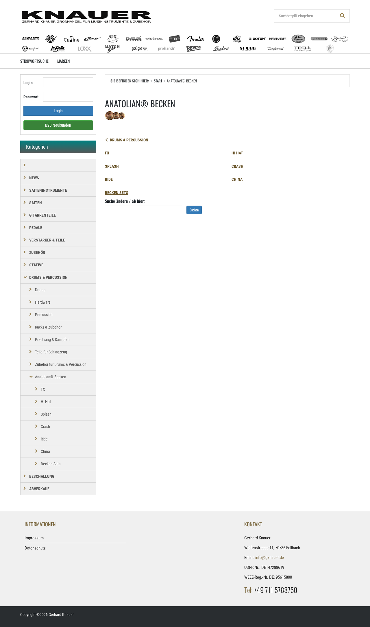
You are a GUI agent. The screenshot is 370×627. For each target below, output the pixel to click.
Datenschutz (35, 548)
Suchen (194, 209)
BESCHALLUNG (41, 476)
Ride (109, 179)
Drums (40, 289)
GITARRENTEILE (42, 215)
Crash (237, 166)
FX (107, 153)
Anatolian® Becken (50, 377)
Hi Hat (237, 153)
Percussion (44, 314)
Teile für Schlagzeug (51, 352)
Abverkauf (39, 488)
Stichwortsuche (34, 61)
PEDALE (35, 227)
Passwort (30, 97)
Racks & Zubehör (48, 327)
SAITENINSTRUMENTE (48, 190)
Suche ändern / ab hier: (125, 201)
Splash (112, 166)
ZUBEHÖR (37, 252)
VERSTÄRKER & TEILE (47, 240)
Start (158, 81)
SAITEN (35, 202)
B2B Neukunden (58, 125)
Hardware (43, 302)
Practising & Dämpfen (52, 339)
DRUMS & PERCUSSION (128, 140)
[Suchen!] (342, 16)
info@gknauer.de (269, 557)
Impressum (34, 538)
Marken (63, 61)
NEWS (34, 178)
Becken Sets (116, 192)
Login (28, 82)
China (237, 179)
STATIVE (36, 265)
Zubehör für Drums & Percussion (60, 364)
